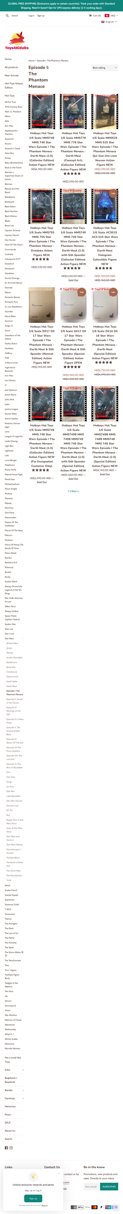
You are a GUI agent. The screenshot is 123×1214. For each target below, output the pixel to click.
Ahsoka (9, 652)
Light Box (9, 446)
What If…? (9, 1034)
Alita (7, 121)
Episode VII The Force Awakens (13, 749)
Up (6, 996)
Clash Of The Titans (14, 244)
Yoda (8, 880)
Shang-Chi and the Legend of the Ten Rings (13, 590)
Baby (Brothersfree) (14, 162)
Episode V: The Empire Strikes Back (13, 731)
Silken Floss (10, 606)
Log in (31, 15)
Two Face (9, 991)
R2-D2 (9, 810)
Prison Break (10, 553)
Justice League (11, 409)
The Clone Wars (13, 870)
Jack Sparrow (11, 390)
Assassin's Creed (12, 148)
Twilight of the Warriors (11, 985)
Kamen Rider (11, 413)
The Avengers (11, 923)
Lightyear (9, 450)
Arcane (8, 143)
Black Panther (11, 211)
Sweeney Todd (12, 904)
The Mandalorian (14, 875)
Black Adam (10, 206)
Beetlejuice (10, 197)
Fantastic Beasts (12, 297)
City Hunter (10, 240)
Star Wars (14, 638)
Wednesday (10, 1029)
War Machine (11, 1015)
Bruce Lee (9, 225)
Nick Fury (9, 508)
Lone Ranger (11, 460)
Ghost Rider (10, 316)
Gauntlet (9, 311)
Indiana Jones (11, 362)
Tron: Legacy (10, 970)
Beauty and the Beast (12, 190)
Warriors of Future (13, 1020)
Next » (75, 491)
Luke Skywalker (13, 796)
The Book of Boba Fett (14, 864)
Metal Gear (10, 479)
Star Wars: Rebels (14, 844)
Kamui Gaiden (11, 418)
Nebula (8, 503)
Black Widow (11, 216)
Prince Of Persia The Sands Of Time (14, 546)
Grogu (9, 781)
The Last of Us (11, 933)
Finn (8, 772)
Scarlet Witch (11, 581)
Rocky (7, 577)
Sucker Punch (11, 890)
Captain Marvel (12, 235)
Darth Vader (11, 681)
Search (8, 1138)
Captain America (12, 230)
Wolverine (9, 1043)
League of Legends (14, 436)
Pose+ (8, 1114)
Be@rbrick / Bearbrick (11, 1080)
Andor (9, 648)
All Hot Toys (10, 102)
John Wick (9, 399)
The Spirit (9, 947)
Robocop (9, 567)
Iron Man (9, 375)
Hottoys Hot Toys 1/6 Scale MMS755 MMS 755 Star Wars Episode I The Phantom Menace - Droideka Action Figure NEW (42, 241)
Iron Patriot (10, 380)
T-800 (8, 909)
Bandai (14, 1090)
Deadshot (9, 273)
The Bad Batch (13, 857)
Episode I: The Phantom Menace (14, 693)
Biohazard (9, 202)
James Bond (10, 394)
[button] (72, 174)
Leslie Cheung (11, 441)
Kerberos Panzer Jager (12, 425)
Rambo (8, 558)
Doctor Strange (12, 278)
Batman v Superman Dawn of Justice (14, 175)
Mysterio (9, 498)
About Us (10, 1130)
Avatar (8, 158)
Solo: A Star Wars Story (14, 830)
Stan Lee (9, 629)
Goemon (9, 321)
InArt (14, 1069)
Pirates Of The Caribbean (11, 524)
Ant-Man (9, 126)
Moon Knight (11, 488)
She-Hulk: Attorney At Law (14, 600)
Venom (8, 1001)
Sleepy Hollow (11, 611)
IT (6, 385)
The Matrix (10, 938)
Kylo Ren (10, 791)
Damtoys (14, 1098)
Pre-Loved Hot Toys (13, 1059)
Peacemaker (10, 517)
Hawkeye (9, 348)
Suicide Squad (11, 895)
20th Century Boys (13, 106)
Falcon (8, 292)
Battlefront (11, 662)
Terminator (10, 914)
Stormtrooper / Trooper (13, 851)
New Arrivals (12, 75)
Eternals (8, 287)
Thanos (8, 918)
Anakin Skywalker (14, 657)
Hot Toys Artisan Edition (14, 85)
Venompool (10, 1005)
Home (8, 59)
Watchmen (10, 1024)
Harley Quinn (11, 343)
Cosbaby (9, 254)
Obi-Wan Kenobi (14, 801)
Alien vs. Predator (13, 111)
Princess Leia (12, 805)
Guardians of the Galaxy (12, 337)
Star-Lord (9, 633)
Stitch (7, 885)
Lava (7, 431)
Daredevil (9, 263)
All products (11, 67)
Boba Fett (11, 667)
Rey (8, 815)
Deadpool (9, 268)
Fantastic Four (11, 302)
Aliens (7, 116)
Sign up (41, 15)
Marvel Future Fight (14, 474)
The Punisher (11, 942)
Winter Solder (11, 1039)
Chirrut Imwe (12, 676)
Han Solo (10, 777)
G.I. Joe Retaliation (13, 306)
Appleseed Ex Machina (11, 132)
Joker (7, 404)
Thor (7, 965)
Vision (8, 1010)
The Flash (9, 928)
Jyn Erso (10, 786)
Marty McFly (10, 469)
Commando (10, 249)
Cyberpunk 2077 (12, 259)
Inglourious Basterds (10, 369)
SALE (8, 1122)
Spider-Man (10, 624)
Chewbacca (11, 671)
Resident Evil (11, 562)
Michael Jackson (12, 484)
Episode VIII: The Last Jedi (14, 757)
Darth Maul (11, 686)
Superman (10, 899)
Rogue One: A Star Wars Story (14, 822)
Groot (7, 330)
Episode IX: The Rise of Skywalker (14, 766)
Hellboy (8, 353)
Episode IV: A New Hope (15, 721)
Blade (7, 221)
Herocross (10, 1106)
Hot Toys (14, 95)
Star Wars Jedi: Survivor (13, 838)
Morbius (8, 493)
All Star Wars (12, 643)
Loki (7, 455)
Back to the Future (13, 167)
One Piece (9, 512)
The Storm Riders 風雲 (14, 954)
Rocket (8, 572)
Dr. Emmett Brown (13, 282)
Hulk (7, 357)
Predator (9, 540)
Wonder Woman (12, 1048)
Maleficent (10, 465)
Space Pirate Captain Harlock (12, 618)
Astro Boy (9, 153)
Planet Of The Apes (14, 530)
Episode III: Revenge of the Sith (13, 711)
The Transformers (13, 960)
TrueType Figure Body (12, 976)
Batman (8, 184)
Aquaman (9, 139)
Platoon (8, 535)
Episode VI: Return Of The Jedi (14, 741)
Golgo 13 (9, 325)
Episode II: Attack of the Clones (14, 701)
